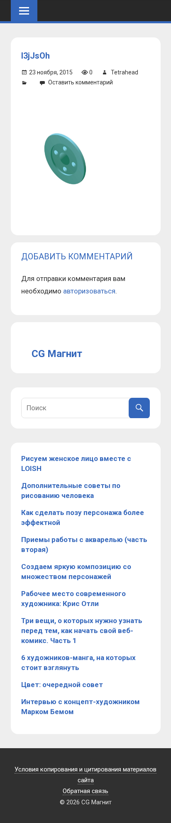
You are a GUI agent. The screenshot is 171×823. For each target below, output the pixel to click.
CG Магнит (57, 354)
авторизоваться (89, 291)
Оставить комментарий (80, 82)
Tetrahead (124, 72)
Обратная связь (85, 791)
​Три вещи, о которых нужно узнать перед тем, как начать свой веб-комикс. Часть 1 (81, 630)
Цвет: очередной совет (62, 684)
